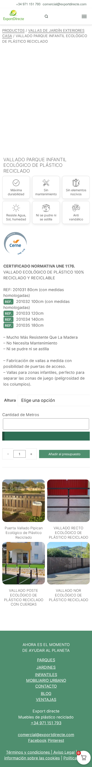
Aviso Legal (64, 752)
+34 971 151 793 (28, 4)
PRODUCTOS (13, 30)
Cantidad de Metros (20, 414)
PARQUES (46, 660)
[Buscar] (46, 16)
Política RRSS (75, 758)
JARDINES (46, 667)
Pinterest (56, 740)
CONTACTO (46, 686)
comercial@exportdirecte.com (65, 4)
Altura (10, 400)
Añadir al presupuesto (64, 454)
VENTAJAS (46, 699)
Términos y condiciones (28, 752)
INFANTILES (46, 674)
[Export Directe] (13, 16)
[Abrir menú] (84, 16)
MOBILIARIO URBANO (46, 680)
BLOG (46, 693)
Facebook (37, 740)
